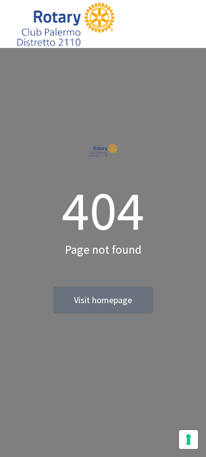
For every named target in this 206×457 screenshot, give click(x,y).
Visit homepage (103, 300)
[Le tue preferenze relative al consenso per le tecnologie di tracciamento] (188, 439)
